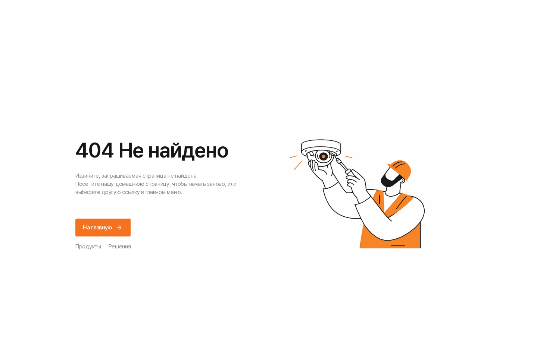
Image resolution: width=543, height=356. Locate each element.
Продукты (88, 246)
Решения (120, 246)
